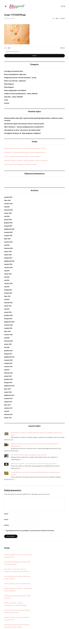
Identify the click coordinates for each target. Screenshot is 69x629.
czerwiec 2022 (8, 283)
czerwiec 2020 (8, 334)
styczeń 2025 (8, 255)
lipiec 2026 (7, 200)
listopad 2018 (8, 382)
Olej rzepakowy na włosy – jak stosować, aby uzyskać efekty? (22, 130)
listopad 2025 (8, 226)
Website (6, 525)
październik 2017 (9, 395)
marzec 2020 (8, 344)
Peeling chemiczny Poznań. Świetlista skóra (17, 583)
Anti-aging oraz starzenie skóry (13, 71)
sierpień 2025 (8, 235)
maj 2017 (6, 411)
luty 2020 (7, 347)
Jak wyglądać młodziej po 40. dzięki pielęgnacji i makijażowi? (22, 133)
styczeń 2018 (8, 392)
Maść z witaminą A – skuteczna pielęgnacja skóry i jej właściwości (24, 127)
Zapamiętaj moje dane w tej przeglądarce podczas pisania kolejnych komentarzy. (30, 530)
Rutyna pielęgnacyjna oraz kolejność (15, 90)
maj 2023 (6, 280)
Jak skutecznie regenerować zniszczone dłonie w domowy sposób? (24, 124)
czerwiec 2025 (8, 242)
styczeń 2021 (8, 312)
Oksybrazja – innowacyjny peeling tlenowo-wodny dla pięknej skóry (24, 152)
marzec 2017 (8, 418)
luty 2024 (7, 277)
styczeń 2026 (8, 219)
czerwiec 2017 (8, 408)
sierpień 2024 (8, 264)
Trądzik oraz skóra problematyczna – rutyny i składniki (21, 93)
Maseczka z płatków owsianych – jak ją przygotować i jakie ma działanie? (26, 160)
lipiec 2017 (7, 405)
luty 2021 (7, 309)
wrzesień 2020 (8, 325)
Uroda (6, 100)
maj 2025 (6, 245)
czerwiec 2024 (8, 267)
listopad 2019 (8, 354)
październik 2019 (9, 357)
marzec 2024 (8, 274)
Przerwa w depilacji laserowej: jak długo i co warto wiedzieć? (22, 156)
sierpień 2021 (8, 293)
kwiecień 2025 (8, 248)
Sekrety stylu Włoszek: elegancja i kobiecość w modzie (20, 164)
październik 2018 (9, 386)
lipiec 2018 (7, 389)
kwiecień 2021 (8, 302)
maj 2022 (6, 287)
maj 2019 (6, 370)
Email (6, 519)
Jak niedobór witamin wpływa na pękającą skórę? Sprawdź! (28, 455)
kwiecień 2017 (8, 414)
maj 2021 (6, 299)
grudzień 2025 (8, 223)
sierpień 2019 (8, 363)
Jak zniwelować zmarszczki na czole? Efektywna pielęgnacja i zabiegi (25, 148)
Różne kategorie (9, 84)
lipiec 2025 (7, 239)
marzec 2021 (8, 306)
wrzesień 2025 (8, 232)
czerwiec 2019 (8, 366)
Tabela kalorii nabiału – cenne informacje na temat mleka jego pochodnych (33, 463)
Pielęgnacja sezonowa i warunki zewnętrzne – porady (20, 77)
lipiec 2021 (7, 296)
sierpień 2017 (8, 402)
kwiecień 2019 (8, 373)
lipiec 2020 (7, 331)
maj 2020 (6, 338)
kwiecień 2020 (8, 341)
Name (6, 514)
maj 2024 (6, 271)
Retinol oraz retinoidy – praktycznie (15, 81)
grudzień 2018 (8, 379)
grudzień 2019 (8, 350)
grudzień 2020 (8, 315)
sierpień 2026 (8, 197)
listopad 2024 (8, 258)
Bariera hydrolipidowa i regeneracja (15, 74)
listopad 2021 (8, 290)
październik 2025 (9, 229)
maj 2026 (6, 207)
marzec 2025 (8, 251)
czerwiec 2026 (8, 203)
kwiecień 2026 (8, 210)
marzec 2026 (8, 213)
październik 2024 (9, 261)
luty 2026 (7, 216)
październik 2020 (9, 322)
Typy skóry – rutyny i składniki (13, 97)
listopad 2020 (8, 318)
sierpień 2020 (8, 328)
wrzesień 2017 (8, 398)
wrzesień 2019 (8, 360)
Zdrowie (6, 103)
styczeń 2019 (8, 376)
